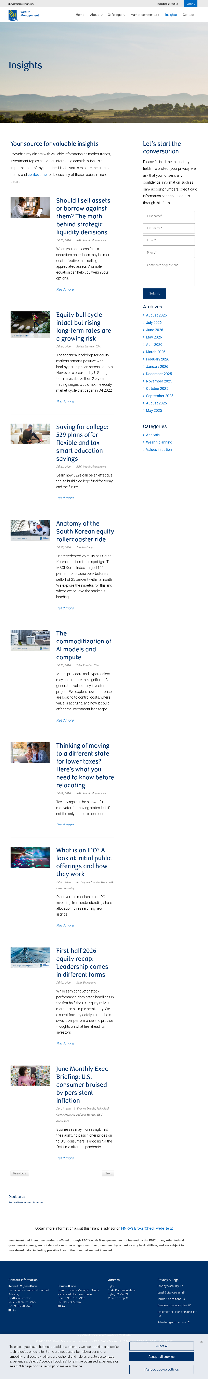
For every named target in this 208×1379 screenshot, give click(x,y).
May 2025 (154, 410)
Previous (19, 1173)
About (95, 15)
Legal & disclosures (169, 1292)
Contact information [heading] (23, 1280)
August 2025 (156, 403)
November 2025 (159, 381)
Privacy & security (168, 1286)
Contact (188, 15)
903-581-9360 (76, 1298)
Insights (171, 15)
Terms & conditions (169, 1299)
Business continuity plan (172, 1305)
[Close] (201, 1341)
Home (80, 15)
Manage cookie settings (161, 1369)
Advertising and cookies (172, 1322)
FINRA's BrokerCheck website (145, 1228)
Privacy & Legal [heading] (168, 1280)
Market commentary (144, 15)
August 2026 (156, 315)
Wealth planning (159, 442)
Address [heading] (114, 1280)
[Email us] (10, 1310)
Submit (154, 293)
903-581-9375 (27, 1302)
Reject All (161, 1346)
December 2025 (159, 373)
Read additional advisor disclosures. (26, 1202)
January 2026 (157, 366)
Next (108, 1173)
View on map (116, 1298)
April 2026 (154, 344)
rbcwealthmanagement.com (21, 3)
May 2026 (154, 337)
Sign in (190, 3)
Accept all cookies (161, 1357)
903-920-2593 (23, 1306)
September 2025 (159, 395)
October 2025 (157, 388)
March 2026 (155, 351)
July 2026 (154, 322)
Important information (167, 3)
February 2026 (157, 359)
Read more (65, 289)
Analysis (153, 435)
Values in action (159, 449)
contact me (37, 174)
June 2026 (154, 329)
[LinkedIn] (14, 1310)
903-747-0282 (72, 1302)
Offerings (115, 15)
